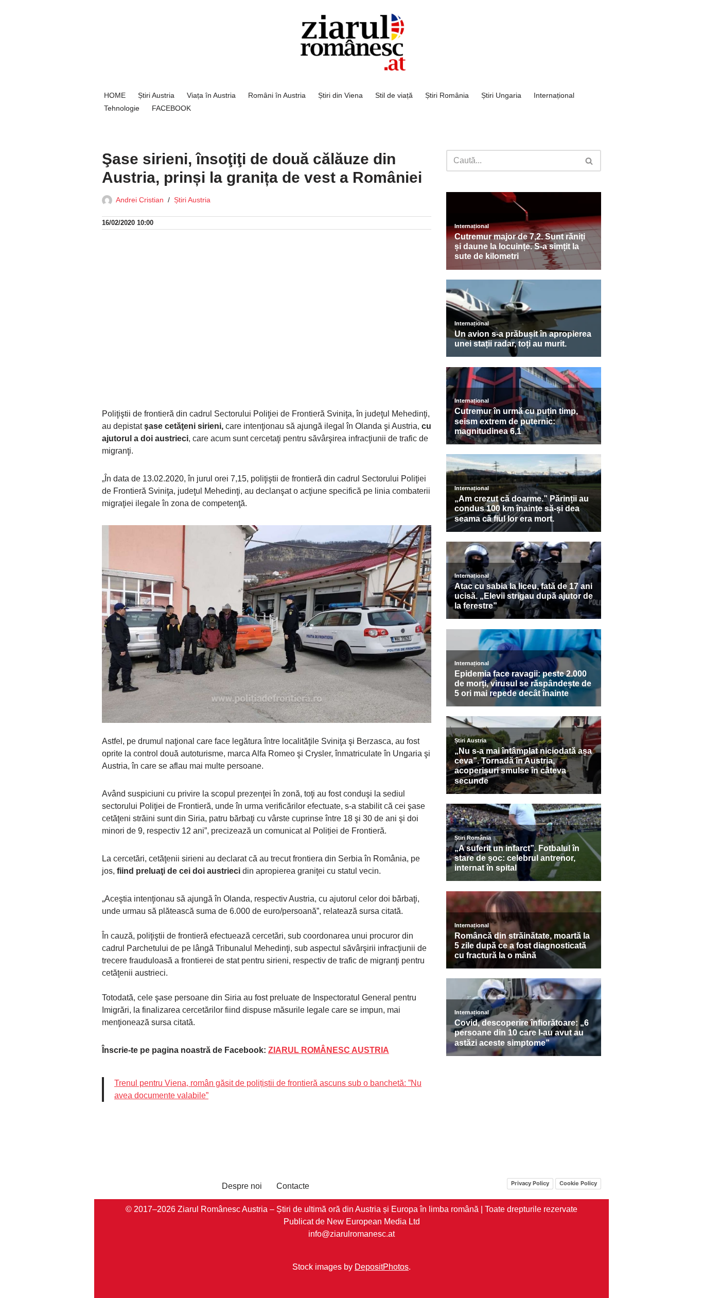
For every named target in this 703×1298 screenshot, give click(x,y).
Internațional (554, 95)
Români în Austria (277, 95)
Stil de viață (394, 95)
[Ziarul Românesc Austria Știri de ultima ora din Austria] (351, 42)
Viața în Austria (211, 95)
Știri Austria (156, 95)
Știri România (447, 95)
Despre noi (242, 1186)
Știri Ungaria (501, 95)
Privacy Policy (530, 1183)
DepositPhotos (382, 1266)
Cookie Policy (578, 1183)
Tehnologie (121, 108)
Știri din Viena (340, 95)
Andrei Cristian (140, 200)
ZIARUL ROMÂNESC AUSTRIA (328, 1050)
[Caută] (589, 160)
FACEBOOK (171, 108)
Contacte (292, 1186)
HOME (115, 95)
